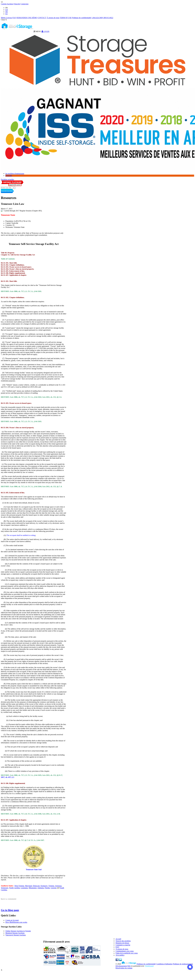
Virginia (51, 886)
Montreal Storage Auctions (14, 933)
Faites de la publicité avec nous (127, 953)
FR (6, 12)
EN (6, 10)
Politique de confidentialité (81, 18)
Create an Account (12, 920)
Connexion (24, 4)
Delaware (36, 886)
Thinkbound (149, 966)
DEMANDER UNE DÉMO (26, 18)
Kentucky (44, 886)
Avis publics (120, 955)
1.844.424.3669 (97, 18)
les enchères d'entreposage (14, 173)
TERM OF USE (66, 18)
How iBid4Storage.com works (16, 922)
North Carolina (14, 888)
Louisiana (24, 888)
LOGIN (46, 31)
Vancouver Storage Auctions (15, 935)
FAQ (14, 18)
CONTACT (42, 18)
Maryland (28, 886)
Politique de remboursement (183, 964)
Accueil (118, 939)
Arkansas (58, 886)
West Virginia (19, 886)
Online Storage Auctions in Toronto (18, 931)
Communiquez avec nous (125, 951)
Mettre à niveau (6, 18)
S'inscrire (17, 4)
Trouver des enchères (123, 941)
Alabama (40, 888)
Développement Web (123, 966)
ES (6, 14)
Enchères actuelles (7, 179)
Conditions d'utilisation (164, 964)
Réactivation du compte (124, 968)
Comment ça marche (123, 945)
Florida (47, 888)
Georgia (53, 888)
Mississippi (33, 888)
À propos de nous (53, 18)
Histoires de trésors (122, 943)
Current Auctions (7, 4)
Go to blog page (10, 910)
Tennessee (4, 888)
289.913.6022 (108, 18)
